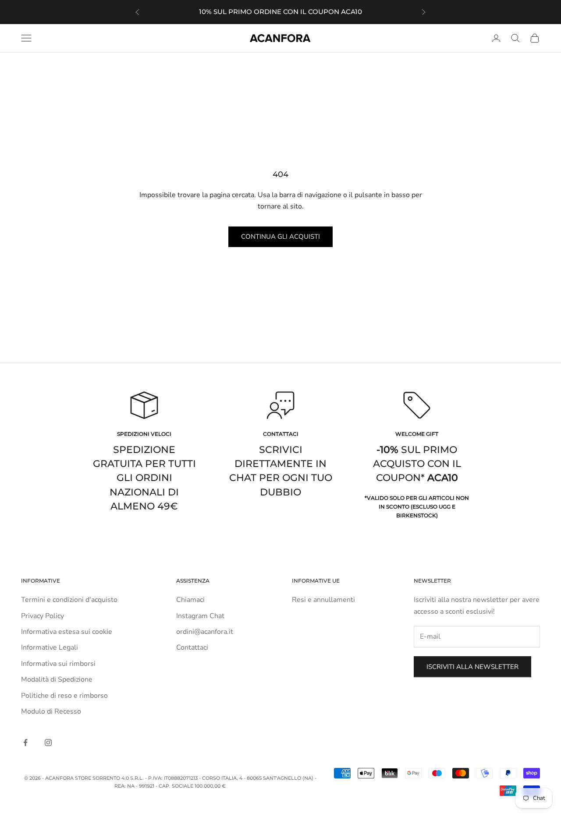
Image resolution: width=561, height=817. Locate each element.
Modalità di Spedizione (56, 679)
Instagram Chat (200, 616)
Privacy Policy (42, 616)
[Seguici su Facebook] (25, 742)
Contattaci (192, 647)
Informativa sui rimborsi (58, 663)
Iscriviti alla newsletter (472, 666)
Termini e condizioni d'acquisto (69, 600)
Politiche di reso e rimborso (64, 695)
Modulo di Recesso (51, 711)
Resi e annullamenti (323, 600)
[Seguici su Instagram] (48, 742)
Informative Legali (49, 647)
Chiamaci (190, 600)
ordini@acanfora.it (204, 632)
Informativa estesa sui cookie (66, 632)
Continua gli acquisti (280, 236)
